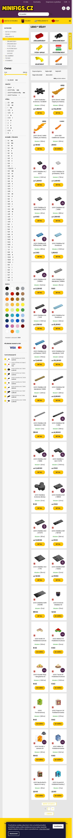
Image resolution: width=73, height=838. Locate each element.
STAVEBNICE (8, 60)
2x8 (10, 181)
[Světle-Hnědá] (17, 294)
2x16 (10, 191)
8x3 (10, 270)
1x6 (10, 153)
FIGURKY (7, 34)
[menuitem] (10, 21)
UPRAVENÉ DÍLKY (12, 44)
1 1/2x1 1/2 (11, 168)
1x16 (10, 166)
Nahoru (49, 814)
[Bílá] (12, 288)
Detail (39, 113)
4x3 (10, 206)
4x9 (10, 217)
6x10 (10, 237)
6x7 (10, 275)
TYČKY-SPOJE (11, 46)
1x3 (10, 146)
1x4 (10, 148)
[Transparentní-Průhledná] (7, 331)
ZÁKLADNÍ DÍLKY (11, 41)
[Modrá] (17, 320)
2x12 (10, 186)
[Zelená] (7, 315)
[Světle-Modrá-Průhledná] (17, 331)
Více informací (44, 829)
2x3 (10, 173)
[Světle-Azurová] (12, 315)
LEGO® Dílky (13, 90)
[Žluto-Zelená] (12, 310)
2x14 (10, 189)
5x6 (10, 272)
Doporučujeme (37, 71)
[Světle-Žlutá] (22, 304)
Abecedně (49, 75)
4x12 (10, 222)
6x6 (10, 232)
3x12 (10, 204)
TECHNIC (8, 58)
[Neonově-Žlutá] (7, 310)
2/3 (10, 105)
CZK (66, 2)
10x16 (10, 262)
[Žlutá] (17, 304)
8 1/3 (10, 130)
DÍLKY (7, 39)
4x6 (10, 211)
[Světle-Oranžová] (12, 304)
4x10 (10, 219)
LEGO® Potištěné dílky (16, 93)
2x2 (11, 171)
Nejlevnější (48, 71)
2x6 (10, 178)
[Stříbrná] (7, 294)
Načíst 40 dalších (49, 804)
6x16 (10, 244)
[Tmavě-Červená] (22, 326)
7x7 (10, 250)
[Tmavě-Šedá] (17, 288)
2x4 (10, 176)
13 (9, 133)
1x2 (10, 143)
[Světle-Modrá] (12, 320)
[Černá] (7, 288)
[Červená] (12, 294)
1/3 (10, 103)
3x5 (10, 199)
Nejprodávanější (37, 75)
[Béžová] (7, 304)
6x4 (10, 227)
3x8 (10, 277)
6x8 (10, 234)
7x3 (10, 247)
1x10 (10, 158)
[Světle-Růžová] (17, 326)
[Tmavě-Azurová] (17, 315)
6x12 (10, 239)
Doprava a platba (53, 2)
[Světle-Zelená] (22, 310)
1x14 (10, 163)
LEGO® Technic (13, 95)
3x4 (10, 196)
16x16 (10, 260)
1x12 (10, 161)
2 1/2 (10, 118)
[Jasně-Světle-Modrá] (22, 315)
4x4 (10, 209)
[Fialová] (7, 326)
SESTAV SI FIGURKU (10, 32)
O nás (26, 2)
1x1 (10, 140)
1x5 (10, 151)
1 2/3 (10, 113)
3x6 (10, 201)
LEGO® (11, 87)
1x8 (10, 156)
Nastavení (14, 834)
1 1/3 (10, 110)
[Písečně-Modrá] (22, 320)
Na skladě (13, 80)
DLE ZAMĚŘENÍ (9, 56)
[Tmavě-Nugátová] (22, 294)
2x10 (10, 184)
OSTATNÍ (9, 53)
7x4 (10, 267)
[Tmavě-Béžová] (22, 299)
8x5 (10, 265)
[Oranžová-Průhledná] (12, 331)
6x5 (10, 229)
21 (52, 809)
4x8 (10, 214)
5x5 (10, 224)
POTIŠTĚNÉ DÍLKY (12, 48)
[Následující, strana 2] (49, 808)
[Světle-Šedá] (22, 288)
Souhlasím (58, 826)
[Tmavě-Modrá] (7, 320)
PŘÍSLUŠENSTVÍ (9, 36)
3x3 (10, 194)
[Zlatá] (17, 299)
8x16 (10, 255)
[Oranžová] (7, 299)
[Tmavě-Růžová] (12, 326)
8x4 (10, 280)
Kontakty (37, 2)
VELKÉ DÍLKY (10, 51)
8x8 (10, 252)
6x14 (10, 242)
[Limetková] (17, 310)
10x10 (10, 257)
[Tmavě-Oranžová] (12, 299)
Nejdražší (58, 71)
